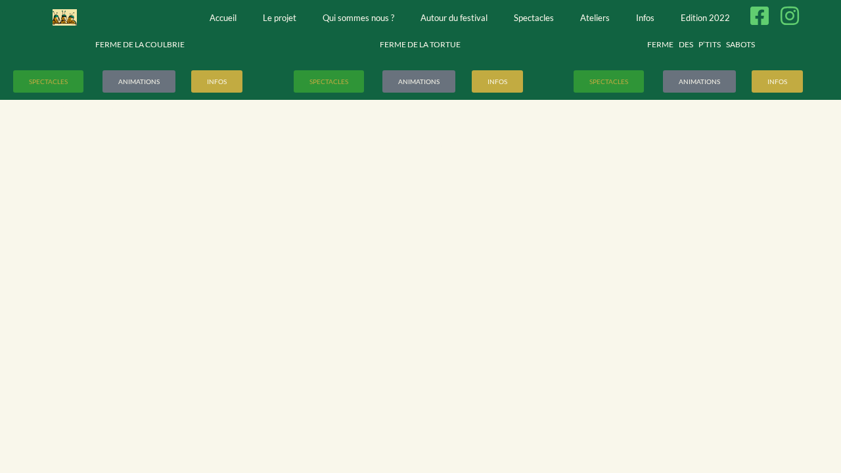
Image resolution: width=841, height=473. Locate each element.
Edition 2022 (705, 17)
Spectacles (534, 17)
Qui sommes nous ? (358, 17)
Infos (645, 17)
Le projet (279, 17)
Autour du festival (454, 17)
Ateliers (595, 17)
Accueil (223, 17)
